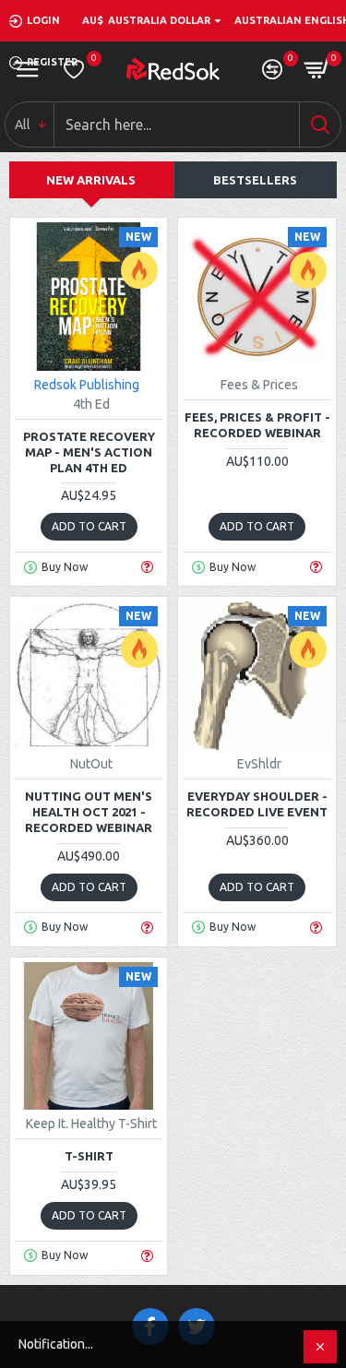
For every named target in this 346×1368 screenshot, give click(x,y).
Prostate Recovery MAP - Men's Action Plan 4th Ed (89, 452)
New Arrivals (91, 179)
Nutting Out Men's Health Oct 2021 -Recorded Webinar (88, 812)
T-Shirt (89, 1155)
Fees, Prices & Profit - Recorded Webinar (257, 424)
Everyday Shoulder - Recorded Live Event (257, 804)
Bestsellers (255, 179)
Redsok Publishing (86, 384)
